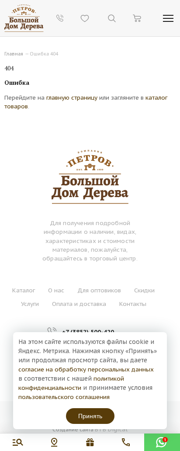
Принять (90, 416)
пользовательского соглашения (64, 397)
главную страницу (71, 97)
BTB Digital (111, 429)
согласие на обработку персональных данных (86, 369)
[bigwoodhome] (24, 18)
